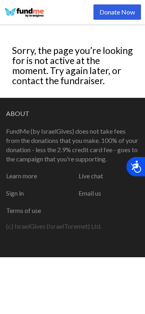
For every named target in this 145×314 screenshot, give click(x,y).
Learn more (21, 176)
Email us (90, 193)
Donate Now (117, 12)
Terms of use (23, 210)
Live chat (91, 176)
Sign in (15, 193)
